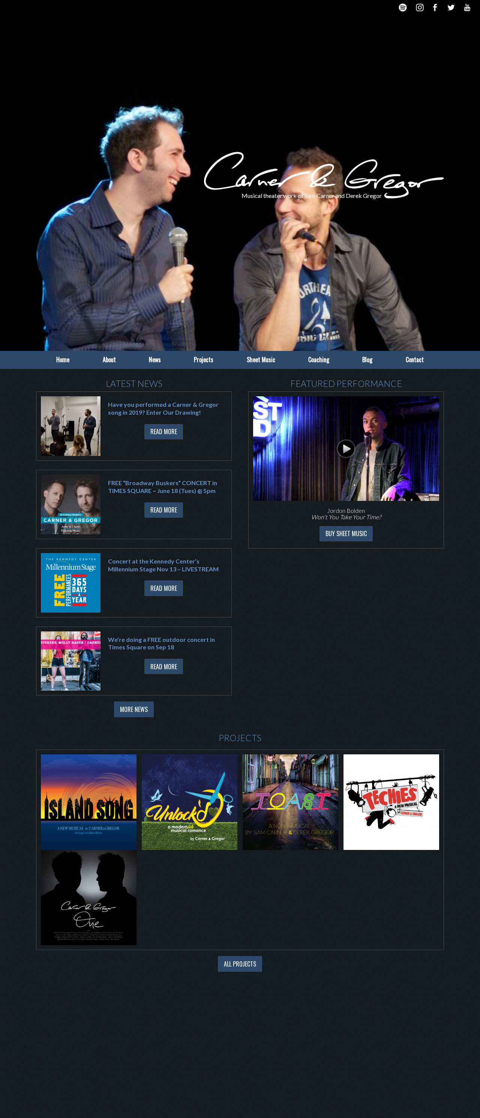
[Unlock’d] (189, 801)
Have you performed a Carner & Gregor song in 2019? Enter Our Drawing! (163, 408)
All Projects (240, 963)
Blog (367, 359)
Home (62, 359)
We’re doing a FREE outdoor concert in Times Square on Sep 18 (161, 643)
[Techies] (391, 801)
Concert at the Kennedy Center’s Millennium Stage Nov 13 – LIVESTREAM (163, 565)
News (155, 359)
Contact (415, 359)
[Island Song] (88, 801)
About (109, 359)
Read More (163, 431)
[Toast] (290, 801)
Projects (203, 359)
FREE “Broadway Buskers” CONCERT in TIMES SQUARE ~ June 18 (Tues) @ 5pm (162, 486)
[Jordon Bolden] (346, 448)
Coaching (318, 359)
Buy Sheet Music (346, 533)
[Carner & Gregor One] (88, 896)
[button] (246, 470)
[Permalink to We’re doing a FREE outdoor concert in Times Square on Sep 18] (70, 661)
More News (134, 709)
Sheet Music (261, 359)
